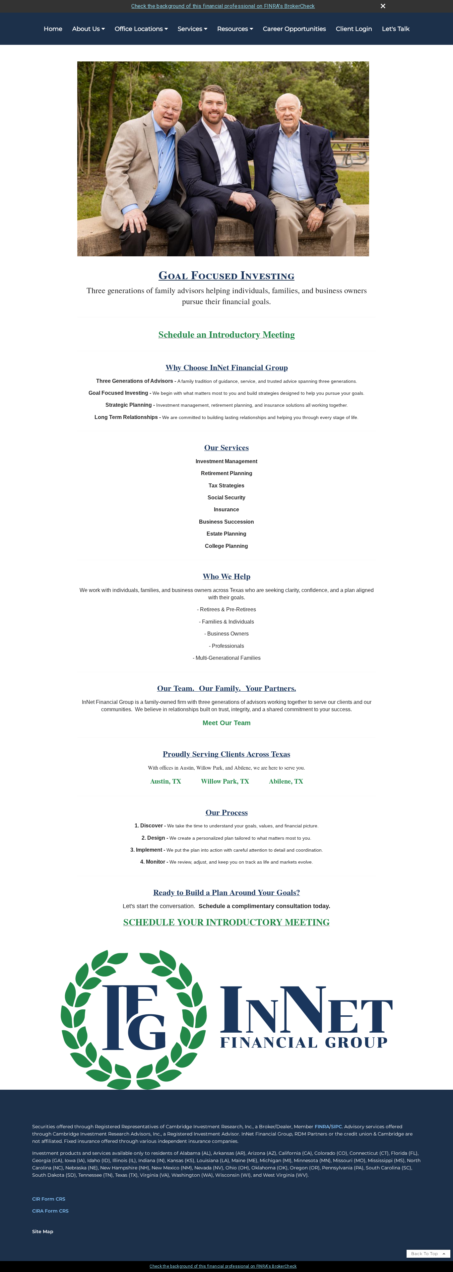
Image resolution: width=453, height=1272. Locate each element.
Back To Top (425, 1253)
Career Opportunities (294, 29)
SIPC (336, 1127)
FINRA (322, 1127)
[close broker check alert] (383, 6)
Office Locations (139, 29)
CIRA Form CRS (50, 1211)
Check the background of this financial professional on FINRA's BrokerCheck (223, 6)
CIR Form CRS (48, 1199)
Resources (232, 29)
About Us (86, 29)
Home (53, 29)
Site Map (42, 1231)
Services (190, 29)
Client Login (354, 29)
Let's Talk (396, 29)
